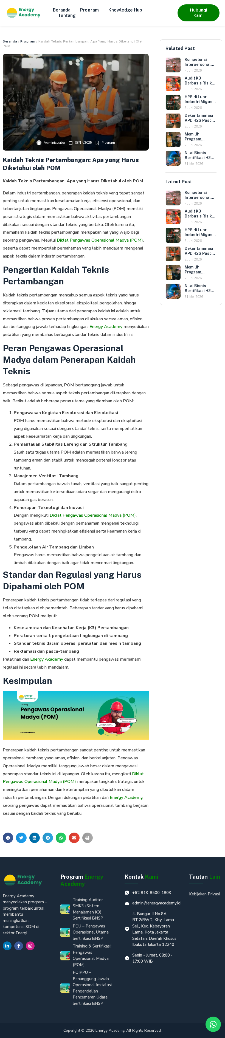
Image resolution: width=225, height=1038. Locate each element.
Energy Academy (105, 327)
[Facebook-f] (18, 945)
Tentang (67, 15)
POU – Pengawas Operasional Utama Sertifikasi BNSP (91, 932)
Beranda (62, 10)
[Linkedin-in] (7, 945)
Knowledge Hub (125, 10)
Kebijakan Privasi (204, 894)
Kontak (141, 876)
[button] (8, 838)
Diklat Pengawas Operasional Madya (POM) (100, 240)
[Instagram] (30, 945)
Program (89, 10)
